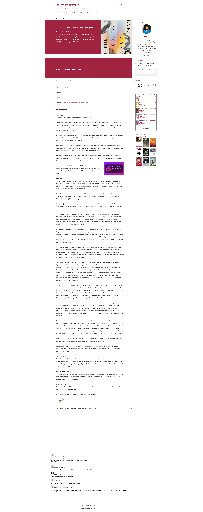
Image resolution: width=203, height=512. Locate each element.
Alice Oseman (142, 117)
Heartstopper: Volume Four (143, 121)
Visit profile (146, 55)
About (65, 12)
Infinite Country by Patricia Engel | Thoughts (74, 28)
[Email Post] (96, 409)
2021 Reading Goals (76, 12)
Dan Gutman (142, 105)
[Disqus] (91, 432)
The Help (68, 87)
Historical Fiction (71, 408)
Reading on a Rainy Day (68, 4)
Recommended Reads (150, 167)
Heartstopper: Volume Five (143, 115)
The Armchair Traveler (92, 12)
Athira (147, 36)
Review (91, 408)
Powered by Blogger (89, 505)
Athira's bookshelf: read (146, 95)
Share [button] (57, 46)
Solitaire (141, 97)
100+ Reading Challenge (65, 102)
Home (57, 12)
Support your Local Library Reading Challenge (79, 102)
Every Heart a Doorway (143, 109)
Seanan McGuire (143, 111)
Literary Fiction (83, 408)
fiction (62, 408)
